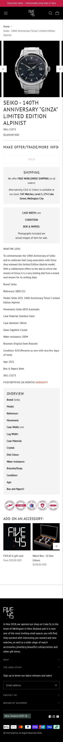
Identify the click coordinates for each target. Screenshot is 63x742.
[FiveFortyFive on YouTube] (57, 717)
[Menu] (5, 13)
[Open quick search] (50, 13)
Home (6, 26)
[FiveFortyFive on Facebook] (50, 717)
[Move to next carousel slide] (56, 546)
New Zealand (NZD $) (16, 715)
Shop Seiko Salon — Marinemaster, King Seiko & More (31, 3)
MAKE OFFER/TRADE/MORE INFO (30, 147)
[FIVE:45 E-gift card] (17, 537)
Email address (13, 681)
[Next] (59, 69)
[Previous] (3, 69)
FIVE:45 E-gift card (13, 555)
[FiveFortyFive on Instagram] (54, 717)
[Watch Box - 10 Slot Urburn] (46, 537)
